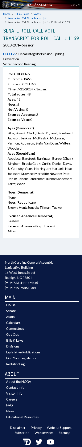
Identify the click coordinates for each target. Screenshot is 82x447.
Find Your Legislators (21, 358)
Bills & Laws (22, 14)
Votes (37, 14)
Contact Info (15, 387)
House (11, 305)
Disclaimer (17, 427)
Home (7, 14)
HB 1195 (9, 54)
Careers (11, 399)
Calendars (13, 322)
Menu (74, 5)
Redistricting (15, 364)
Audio (10, 317)
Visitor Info (14, 393)
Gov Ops (12, 334)
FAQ (9, 405)
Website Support (59, 427)
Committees (15, 328)
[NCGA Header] (32, 4)
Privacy (36, 427)
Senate (11, 311)
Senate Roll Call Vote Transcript (27, 18)
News (10, 411)
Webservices (43, 433)
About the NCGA (18, 381)
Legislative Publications (23, 352)
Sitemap (64, 433)
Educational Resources (22, 417)
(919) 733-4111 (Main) (21, 283)
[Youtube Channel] (50, 442)
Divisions (12, 346)
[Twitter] (39, 442)
